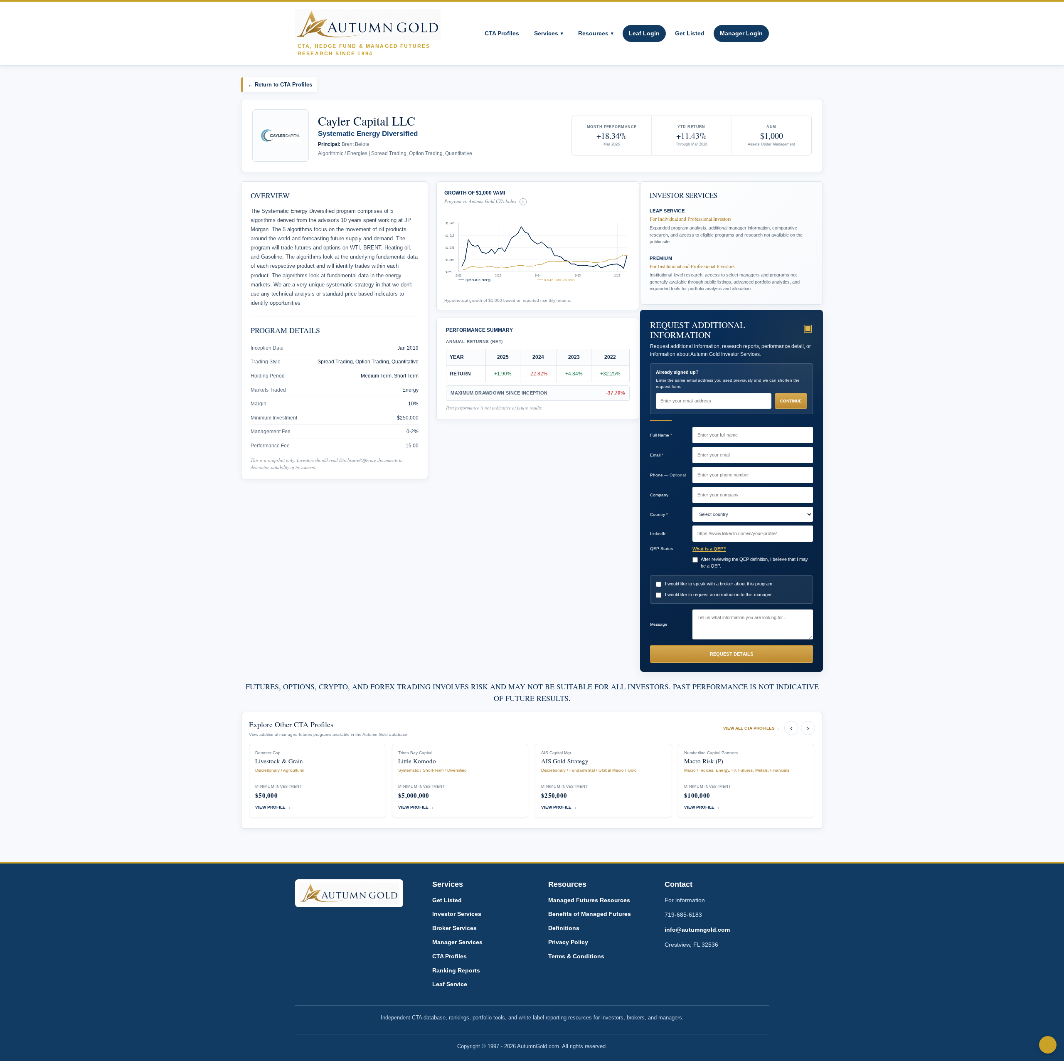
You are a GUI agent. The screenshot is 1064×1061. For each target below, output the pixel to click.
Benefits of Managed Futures (589, 913)
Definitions (563, 928)
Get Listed (689, 33)
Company (659, 495)
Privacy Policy (568, 942)
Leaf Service (449, 984)
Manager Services (457, 942)
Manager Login (741, 33)
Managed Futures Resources (589, 900)
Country (659, 514)
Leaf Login (644, 33)
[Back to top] (1048, 1045)
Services (548, 33)
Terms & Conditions (576, 956)
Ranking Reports (456, 970)
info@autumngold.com (697, 929)
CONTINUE (791, 401)
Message (658, 624)
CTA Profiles (502, 33)
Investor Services (456, 913)
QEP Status (661, 548)
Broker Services (454, 928)
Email (656, 455)
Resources (595, 33)
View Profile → (273, 807)
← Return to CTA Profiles (280, 84)
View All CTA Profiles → (751, 728)
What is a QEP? (709, 548)
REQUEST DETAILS (732, 653)
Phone (668, 475)
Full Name (661, 435)
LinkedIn (658, 533)
